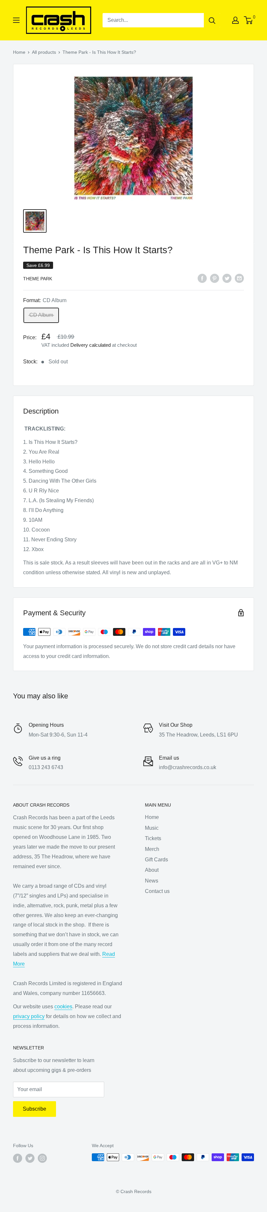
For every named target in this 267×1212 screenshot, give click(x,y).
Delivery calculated (90, 345)
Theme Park (37, 278)
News (151, 880)
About (152, 870)
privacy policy (29, 1016)
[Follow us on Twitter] (30, 1157)
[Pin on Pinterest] (214, 278)
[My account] (235, 20)
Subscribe (34, 1109)
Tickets (153, 838)
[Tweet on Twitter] (227, 278)
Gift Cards (156, 859)
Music (152, 828)
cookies (63, 1006)
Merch (152, 849)
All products (44, 52)
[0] (249, 20)
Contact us (157, 891)
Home (19, 52)
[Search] (212, 20)
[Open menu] (16, 20)
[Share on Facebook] (202, 278)
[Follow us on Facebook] (17, 1157)
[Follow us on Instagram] (42, 1157)
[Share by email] (239, 278)
